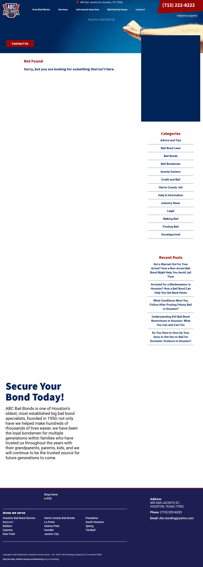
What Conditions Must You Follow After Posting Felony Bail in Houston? (171, 304)
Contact (140, 9)
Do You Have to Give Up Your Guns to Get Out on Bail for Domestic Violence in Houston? (170, 337)
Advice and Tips (170, 140)
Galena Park (51, 526)
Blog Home (51, 494)
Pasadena (92, 518)
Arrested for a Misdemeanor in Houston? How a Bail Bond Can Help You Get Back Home (171, 288)
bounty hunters (171, 171)
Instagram (14, 548)
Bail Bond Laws (171, 148)
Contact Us (20, 43)
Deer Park (9, 534)
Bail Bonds (171, 156)
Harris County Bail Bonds (59, 518)
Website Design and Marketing (29, 559)
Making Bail (170, 218)
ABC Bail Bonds (11, 10)
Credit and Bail (170, 179)
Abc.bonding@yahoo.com (176, 518)
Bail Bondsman (170, 164)
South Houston (95, 522)
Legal (170, 211)
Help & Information (170, 195)
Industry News (170, 203)
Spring (89, 526)
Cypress (8, 530)
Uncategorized (170, 234)
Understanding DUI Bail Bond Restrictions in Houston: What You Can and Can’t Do (170, 321)
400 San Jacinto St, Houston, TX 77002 (101, 2)
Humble (49, 530)
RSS (49, 498)
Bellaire (7, 526)
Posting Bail (171, 226)
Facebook (6, 548)
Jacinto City (51, 534)
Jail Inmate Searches (87, 9)
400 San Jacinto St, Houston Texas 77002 (169, 538)
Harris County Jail (171, 187)
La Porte (49, 522)
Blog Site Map (9, 559)
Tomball (90, 530)
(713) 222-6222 (178, 5)
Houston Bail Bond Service (19, 518)
